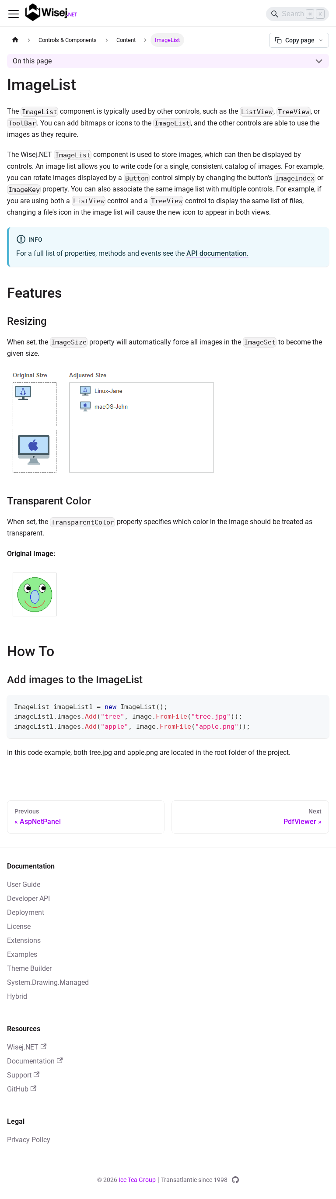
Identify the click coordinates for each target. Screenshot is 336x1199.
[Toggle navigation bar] (13, 14)
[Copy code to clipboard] (318, 706)
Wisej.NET (22, 1047)
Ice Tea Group (137, 1179)
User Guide (23, 884)
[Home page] (15, 40)
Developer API (28, 898)
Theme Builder (29, 968)
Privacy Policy (28, 1140)
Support (19, 1075)
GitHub (17, 1089)
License (19, 926)
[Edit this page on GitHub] (235, 1179)
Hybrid (17, 996)
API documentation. (217, 253)
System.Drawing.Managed (48, 982)
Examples (22, 954)
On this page (32, 61)
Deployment (25, 912)
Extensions (24, 940)
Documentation (31, 1061)
